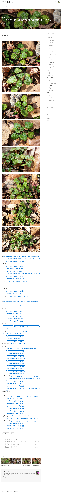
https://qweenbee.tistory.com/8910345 (15, 341)
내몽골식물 (50, 73)
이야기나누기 (50, 85)
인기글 (52, 107)
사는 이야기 (50, 90)
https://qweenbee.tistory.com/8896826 (11, 418)
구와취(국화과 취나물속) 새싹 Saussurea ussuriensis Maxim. (15, 441)
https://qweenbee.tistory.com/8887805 (12, 256)
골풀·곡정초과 (51, 45)
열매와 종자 (50, 42)
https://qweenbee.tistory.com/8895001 (19, 296)
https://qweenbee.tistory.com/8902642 (15, 363)
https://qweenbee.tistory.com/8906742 (15, 338)
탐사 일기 (50, 87)
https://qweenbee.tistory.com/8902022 (30, 325)
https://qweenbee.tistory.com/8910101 (15, 316)
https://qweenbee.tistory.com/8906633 (15, 385)
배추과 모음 (50, 46)
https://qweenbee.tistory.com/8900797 (15, 261)
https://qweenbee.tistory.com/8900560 (12, 333)
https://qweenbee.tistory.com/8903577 (15, 426)
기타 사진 (49, 99)
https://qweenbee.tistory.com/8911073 (15, 413)
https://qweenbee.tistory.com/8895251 (29, 310)
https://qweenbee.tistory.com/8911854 (15, 321)
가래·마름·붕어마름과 (52, 54)
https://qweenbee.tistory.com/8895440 (15, 398)
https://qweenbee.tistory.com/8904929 (15, 383)
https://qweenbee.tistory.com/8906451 (15, 408)
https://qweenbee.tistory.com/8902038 (15, 315)
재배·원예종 (50, 60)
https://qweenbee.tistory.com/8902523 (15, 403)
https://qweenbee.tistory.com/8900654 (15, 425)
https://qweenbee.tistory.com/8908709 (15, 406)
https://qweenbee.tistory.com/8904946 (15, 326)
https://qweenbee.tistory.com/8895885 (20, 415)
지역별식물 (50, 62)
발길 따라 (50, 88)
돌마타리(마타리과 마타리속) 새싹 (10, 447)
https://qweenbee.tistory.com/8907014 (16, 368)
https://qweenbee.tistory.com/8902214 (15, 361)
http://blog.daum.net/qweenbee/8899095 (16, 351)
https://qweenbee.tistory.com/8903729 (15, 293)
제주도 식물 (51, 66)
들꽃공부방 (50, 77)
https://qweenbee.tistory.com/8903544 (15, 381)
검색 (56, 2)
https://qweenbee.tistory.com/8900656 (15, 335)
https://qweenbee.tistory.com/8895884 (15, 401)
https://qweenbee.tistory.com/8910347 (15, 411)
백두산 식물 (50, 64)
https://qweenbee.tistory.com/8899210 (30, 290)
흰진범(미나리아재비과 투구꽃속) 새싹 (11, 446)
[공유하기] (7, 433)
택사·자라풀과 (51, 53)
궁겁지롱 (50, 82)
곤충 (49, 95)
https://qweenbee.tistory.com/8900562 (15, 360)
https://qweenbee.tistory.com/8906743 (15, 386)
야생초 (50, 37)
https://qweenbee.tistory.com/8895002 (18, 281)
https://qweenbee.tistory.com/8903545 (15, 278)
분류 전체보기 (51, 33)
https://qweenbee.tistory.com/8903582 (15, 273)
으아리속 (5, 443)
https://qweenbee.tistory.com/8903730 (16, 365)
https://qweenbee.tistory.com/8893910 (30, 256)
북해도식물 (50, 70)
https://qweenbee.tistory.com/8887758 (12, 348)
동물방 (49, 92)
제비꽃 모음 (50, 57)
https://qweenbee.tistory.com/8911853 (15, 320)
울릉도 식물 (50, 67)
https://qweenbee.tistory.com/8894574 (11, 421)
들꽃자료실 (6, 439)
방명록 (7, 6)
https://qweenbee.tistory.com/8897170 (15, 311)
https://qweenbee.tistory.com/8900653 (12, 325)
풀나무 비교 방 (51, 80)
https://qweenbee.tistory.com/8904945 (15, 428)
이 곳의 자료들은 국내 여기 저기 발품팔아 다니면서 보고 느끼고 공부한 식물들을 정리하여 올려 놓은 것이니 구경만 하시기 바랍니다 (19, 474)
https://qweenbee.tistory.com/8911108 (29, 301)
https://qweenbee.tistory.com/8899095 (16, 358)
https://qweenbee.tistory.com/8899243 (15, 291)
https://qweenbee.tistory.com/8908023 (15, 295)
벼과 (49, 48)
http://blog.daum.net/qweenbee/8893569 (16, 268)
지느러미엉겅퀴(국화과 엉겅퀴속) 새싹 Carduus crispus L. (15, 444)
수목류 (50, 39)
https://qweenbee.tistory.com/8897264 (15, 266)
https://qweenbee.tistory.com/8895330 (30, 265)
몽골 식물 (50, 69)
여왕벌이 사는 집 (7, 2)
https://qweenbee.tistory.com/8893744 (30, 396)
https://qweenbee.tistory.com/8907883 (15, 370)
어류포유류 (50, 97)
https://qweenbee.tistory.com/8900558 (18, 331)
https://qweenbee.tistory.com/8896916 (29, 421)
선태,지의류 (50, 51)
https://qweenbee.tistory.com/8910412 (15, 410)
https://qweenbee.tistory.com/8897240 (15, 355)
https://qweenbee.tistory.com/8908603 (15, 340)
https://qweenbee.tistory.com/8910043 (15, 280)
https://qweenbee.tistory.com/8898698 (11, 376)
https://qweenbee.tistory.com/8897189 (15, 353)
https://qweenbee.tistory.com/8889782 (11, 396)
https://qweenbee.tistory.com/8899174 (15, 400)
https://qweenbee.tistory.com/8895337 (29, 376)
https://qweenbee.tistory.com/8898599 (15, 271)
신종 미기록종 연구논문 (52, 83)
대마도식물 (50, 72)
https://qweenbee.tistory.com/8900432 (29, 418)
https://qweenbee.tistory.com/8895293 (15, 350)
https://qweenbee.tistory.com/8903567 (15, 336)
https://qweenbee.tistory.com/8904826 (18, 285)
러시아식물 (50, 75)
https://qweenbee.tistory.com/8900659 (15, 313)
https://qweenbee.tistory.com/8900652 (15, 270)
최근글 (48, 107)
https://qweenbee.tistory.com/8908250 (16, 371)
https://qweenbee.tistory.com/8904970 (15, 366)
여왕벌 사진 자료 (51, 100)
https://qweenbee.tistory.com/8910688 (18, 305)
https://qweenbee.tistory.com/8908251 (15, 388)
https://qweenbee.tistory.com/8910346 (15, 373)
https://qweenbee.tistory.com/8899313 (15, 405)
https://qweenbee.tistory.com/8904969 (15, 276)
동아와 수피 (50, 43)
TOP (59, 492)
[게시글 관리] (8, 433)
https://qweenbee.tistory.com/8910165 (14, 318)
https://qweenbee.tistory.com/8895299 (11, 265)
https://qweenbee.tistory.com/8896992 (15, 258)
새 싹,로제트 (10, 439)
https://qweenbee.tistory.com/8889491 (11, 310)
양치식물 (50, 56)
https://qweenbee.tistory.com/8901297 (11, 301)
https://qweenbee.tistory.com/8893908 (12, 290)
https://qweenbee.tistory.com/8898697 (15, 356)
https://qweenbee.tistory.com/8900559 (19, 343)
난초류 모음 (50, 59)
